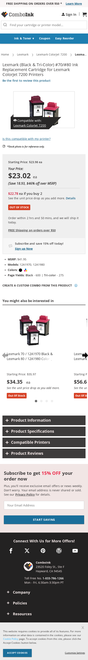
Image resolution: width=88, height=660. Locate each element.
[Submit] (5, 25)
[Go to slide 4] (52, 401)
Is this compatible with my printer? (26, 139)
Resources (22, 613)
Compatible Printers (30, 442)
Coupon (44, 38)
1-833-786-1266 (53, 578)
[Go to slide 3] (46, 401)
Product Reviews (27, 453)
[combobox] (44, 25)
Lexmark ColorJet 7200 (30, 125)
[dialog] (44, 641)
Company (21, 592)
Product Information (31, 420)
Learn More (74, 4)
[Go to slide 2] (41, 401)
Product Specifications (32, 431)
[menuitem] (24, 38)
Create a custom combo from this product (37, 285)
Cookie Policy (10, 639)
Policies (20, 603)
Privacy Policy (25, 494)
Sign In (70, 14)
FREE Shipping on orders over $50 (32, 230)
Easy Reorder (64, 38)
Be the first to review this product (26, 80)
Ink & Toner (22, 38)
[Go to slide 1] (36, 401)
